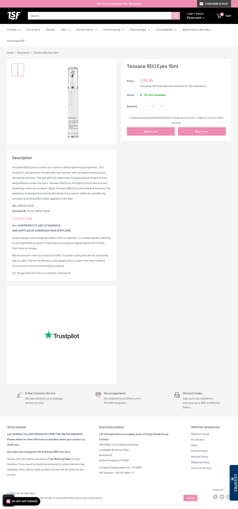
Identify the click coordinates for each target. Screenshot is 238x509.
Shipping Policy (200, 462)
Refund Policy (199, 456)
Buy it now (201, 131)
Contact (12, 29)
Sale (63, 29)
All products (23, 52)
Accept (190, 497)
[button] (21, 501)
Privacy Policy (199, 450)
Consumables (164, 29)
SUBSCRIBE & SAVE (216, 3)
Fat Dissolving (111, 29)
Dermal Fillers (84, 29)
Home (10, 52)
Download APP (16, 40)
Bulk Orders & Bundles (196, 29)
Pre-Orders (33, 29)
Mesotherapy (138, 29)
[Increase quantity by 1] (162, 106)
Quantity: (132, 106)
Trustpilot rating (22, 218)
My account (194, 17)
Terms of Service (201, 468)
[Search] (175, 16)
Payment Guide (200, 433)
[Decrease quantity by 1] (144, 106)
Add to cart (151, 131)
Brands (50, 29)
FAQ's (194, 445)
